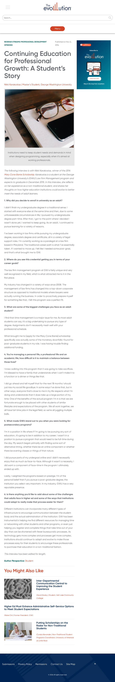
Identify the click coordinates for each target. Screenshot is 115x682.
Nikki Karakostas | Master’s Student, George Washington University (38, 84)
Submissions (8, 664)
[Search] (110, 18)
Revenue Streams (12, 42)
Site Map (70, 664)
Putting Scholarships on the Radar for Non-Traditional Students (52, 625)
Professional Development (34, 42)
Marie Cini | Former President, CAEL (18, 615)
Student (29, 560)
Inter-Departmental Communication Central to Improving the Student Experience (51, 585)
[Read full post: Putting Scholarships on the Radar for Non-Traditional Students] (18, 632)
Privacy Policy (25, 664)
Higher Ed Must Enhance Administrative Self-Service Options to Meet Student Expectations (39, 608)
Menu (57, 28)
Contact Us (57, 664)
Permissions (41, 664)
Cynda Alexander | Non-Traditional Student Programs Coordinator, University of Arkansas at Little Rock (55, 637)
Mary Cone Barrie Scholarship (19, 174)
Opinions (8, 45)
